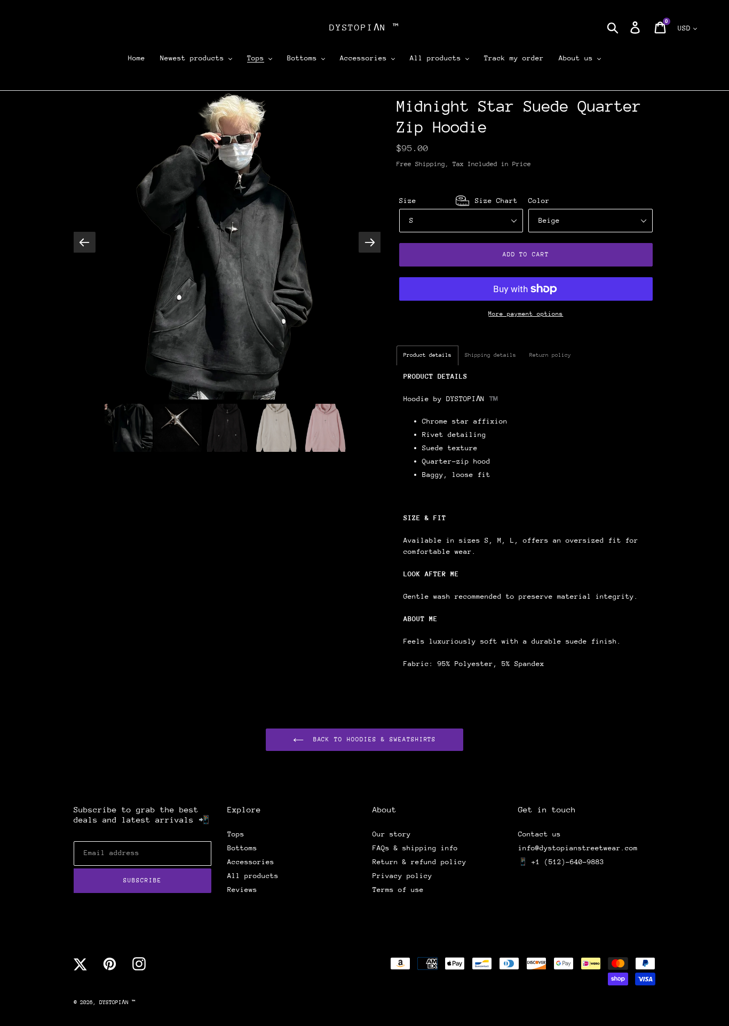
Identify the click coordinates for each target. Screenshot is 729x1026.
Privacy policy (402, 876)
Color (539, 201)
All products (253, 876)
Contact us (539, 834)
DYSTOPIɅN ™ (364, 27)
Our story (392, 834)
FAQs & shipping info (415, 848)
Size (458, 201)
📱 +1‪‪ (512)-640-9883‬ (561, 862)
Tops (235, 834)
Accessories (250, 862)
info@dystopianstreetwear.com (578, 848)
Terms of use (398, 890)
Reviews (242, 890)
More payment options (525, 313)
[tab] (427, 355)
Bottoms (242, 848)
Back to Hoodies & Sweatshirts (373, 739)
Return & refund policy (419, 862)
